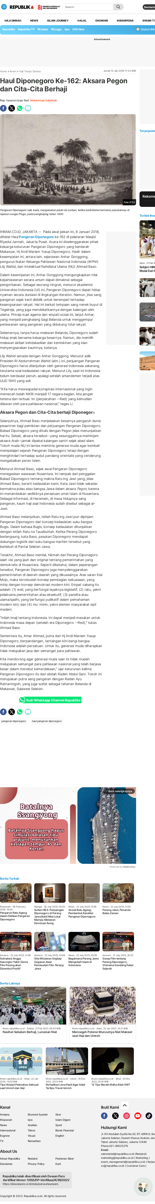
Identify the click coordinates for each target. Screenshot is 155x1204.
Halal (82, 20)
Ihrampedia (125, 20)
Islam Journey (57, 20)
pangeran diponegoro (13, 721)
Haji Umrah (13, 20)
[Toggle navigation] (4, 7)
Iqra (30, 1119)
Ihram (13, 71)
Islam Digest (62, 1119)
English (59, 1135)
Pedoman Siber (64, 1158)
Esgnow (5, 1135)
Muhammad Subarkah (43, 100)
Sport (58, 1125)
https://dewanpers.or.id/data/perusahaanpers (30, 1183)
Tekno (31, 1130)
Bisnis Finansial (64, 1130)
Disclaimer (6, 1163)
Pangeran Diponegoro (36, 237)
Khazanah (6, 1119)
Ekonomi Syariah (38, 1114)
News (34, 20)
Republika (8, 29)
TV (2, 1141)
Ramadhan (34, 1141)
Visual (31, 1135)
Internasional (7, 1130)
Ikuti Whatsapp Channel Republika (53, 700)
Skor (58, 1114)
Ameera (4, 1114)
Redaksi (33, 1158)
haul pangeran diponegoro (47, 721)
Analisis (32, 1125)
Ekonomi (101, 20)
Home (3, 71)
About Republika (10, 1158)
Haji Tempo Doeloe (30, 71)
